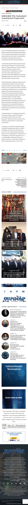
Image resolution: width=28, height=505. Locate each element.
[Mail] (11, 291)
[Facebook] (4, 291)
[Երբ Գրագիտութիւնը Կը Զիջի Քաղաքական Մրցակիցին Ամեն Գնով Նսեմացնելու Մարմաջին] (5, 336)
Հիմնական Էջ (5, 8)
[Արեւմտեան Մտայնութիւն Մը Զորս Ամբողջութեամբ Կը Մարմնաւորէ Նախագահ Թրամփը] (5, 355)
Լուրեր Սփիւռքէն (14, 8)
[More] (20, 25)
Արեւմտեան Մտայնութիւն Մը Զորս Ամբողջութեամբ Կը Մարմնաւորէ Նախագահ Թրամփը (18, 356)
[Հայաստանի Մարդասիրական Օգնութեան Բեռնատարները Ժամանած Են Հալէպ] (14, 264)
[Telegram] (20, 483)
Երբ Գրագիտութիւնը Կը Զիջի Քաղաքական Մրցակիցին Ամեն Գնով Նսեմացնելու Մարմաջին (18, 337)
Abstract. (10, 501)
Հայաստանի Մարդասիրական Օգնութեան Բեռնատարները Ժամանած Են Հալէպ (14, 274)
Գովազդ (14, 150)
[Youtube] (23, 291)
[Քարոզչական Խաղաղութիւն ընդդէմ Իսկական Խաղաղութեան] (5, 346)
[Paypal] (17, 291)
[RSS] (16, 483)
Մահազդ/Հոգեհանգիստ (15, 309)
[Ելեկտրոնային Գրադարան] (14, 375)
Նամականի (12, 320)
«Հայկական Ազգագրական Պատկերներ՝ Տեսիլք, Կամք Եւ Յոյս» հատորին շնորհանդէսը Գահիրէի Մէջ (14, 218)
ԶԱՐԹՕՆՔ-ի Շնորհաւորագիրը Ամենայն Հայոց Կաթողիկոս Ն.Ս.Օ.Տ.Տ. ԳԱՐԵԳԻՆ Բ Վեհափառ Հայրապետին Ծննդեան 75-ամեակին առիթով (17, 326)
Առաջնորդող (13, 333)
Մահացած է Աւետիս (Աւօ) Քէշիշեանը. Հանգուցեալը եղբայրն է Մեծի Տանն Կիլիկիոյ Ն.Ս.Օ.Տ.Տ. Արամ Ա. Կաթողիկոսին (18, 314)
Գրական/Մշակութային (13, 213)
